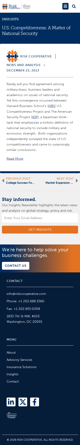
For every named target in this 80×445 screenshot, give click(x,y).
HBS (51, 106)
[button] (65, 6)
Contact (13, 381)
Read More (15, 159)
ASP (35, 117)
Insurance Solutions (22, 367)
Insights (10, 19)
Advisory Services (19, 360)
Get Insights (40, 229)
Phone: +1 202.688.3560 (25, 301)
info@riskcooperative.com (26, 294)
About (11, 352)
